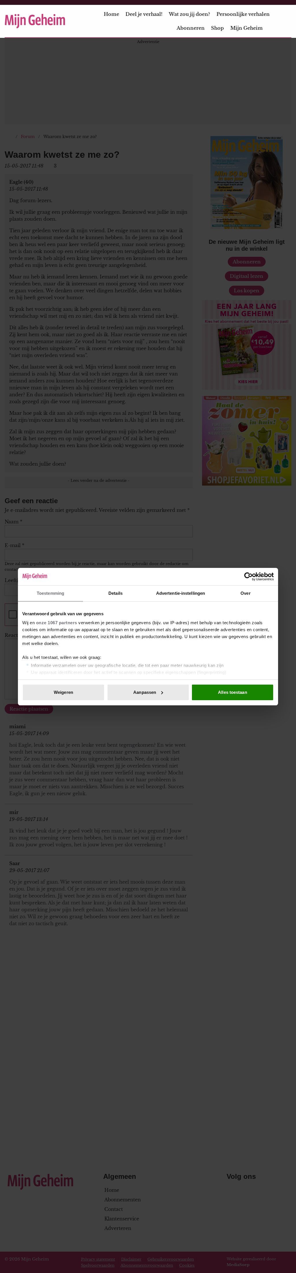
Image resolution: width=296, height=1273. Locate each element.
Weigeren (63, 692)
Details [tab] (115, 593)
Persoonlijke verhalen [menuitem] (243, 14)
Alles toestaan (232, 692)
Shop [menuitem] (217, 28)
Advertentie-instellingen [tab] (180, 593)
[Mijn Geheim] (35, 21)
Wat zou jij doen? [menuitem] (189, 14)
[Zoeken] (286, 21)
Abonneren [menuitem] (191, 28)
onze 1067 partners (56, 622)
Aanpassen (144, 692)
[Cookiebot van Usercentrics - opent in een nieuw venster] (248, 576)
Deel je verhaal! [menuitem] (143, 14)
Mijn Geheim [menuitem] (246, 28)
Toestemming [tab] (50, 593)
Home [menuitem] (111, 14)
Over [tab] (245, 593)
